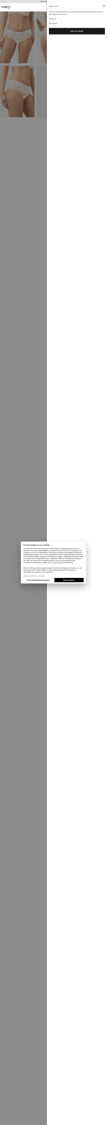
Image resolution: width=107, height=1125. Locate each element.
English (54, 23)
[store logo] (6, 7)
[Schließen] (104, 6)
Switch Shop (76, 31)
